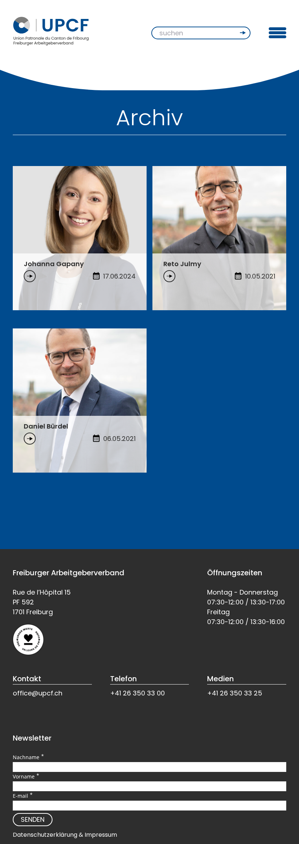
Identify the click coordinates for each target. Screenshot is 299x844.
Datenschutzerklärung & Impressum (65, 835)
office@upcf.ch (37, 693)
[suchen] (243, 32)
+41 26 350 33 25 (234, 693)
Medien (220, 679)
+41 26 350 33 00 (137, 693)
